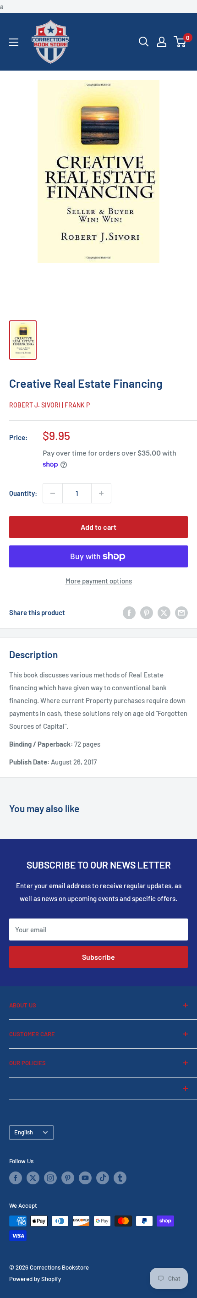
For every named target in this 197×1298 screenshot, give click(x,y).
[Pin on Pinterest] (146, 612)
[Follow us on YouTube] (85, 1178)
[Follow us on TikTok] (102, 1178)
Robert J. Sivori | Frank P (49, 405)
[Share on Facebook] (129, 612)
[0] (180, 41)
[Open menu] (13, 42)
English (23, 1132)
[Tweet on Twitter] (164, 612)
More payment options (99, 581)
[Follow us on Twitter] (33, 1178)
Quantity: (23, 493)
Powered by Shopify (35, 1278)
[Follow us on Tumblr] (120, 1178)
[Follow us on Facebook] (15, 1178)
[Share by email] (181, 612)
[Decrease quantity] (52, 493)
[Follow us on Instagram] (50, 1178)
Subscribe (98, 956)
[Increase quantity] (101, 493)
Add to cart (98, 526)
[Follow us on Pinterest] (67, 1178)
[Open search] (144, 42)
